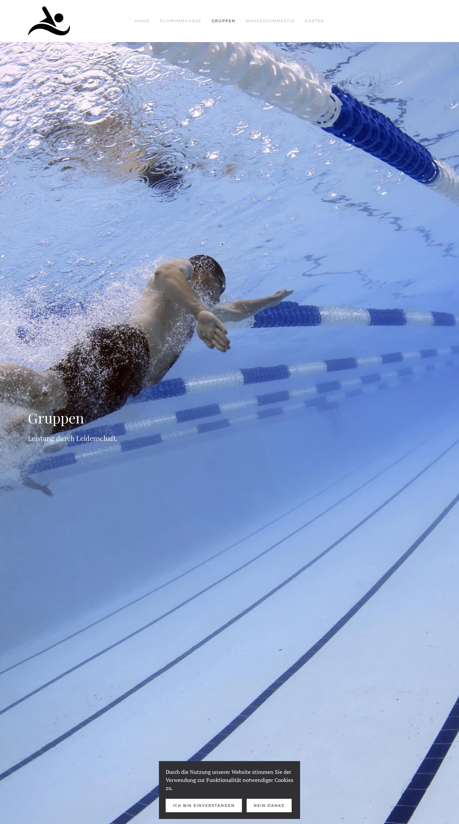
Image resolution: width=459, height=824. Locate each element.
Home (142, 20)
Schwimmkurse (181, 20)
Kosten (314, 20)
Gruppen (224, 20)
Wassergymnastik (270, 20)
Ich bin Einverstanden (204, 805)
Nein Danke (269, 805)
